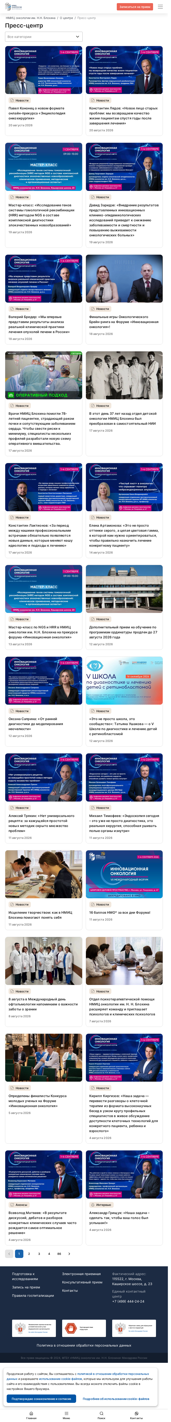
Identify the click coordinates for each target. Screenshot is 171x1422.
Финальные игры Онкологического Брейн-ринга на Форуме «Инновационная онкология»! (123, 322)
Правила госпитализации (33, 1295)
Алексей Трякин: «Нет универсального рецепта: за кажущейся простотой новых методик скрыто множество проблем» (41, 823)
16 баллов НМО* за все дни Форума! (120, 912)
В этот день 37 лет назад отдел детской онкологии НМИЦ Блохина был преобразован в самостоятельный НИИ (123, 418)
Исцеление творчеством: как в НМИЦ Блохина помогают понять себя (40, 915)
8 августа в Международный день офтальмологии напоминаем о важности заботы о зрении (43, 1004)
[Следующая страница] (69, 1254)
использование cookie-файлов (60, 1379)
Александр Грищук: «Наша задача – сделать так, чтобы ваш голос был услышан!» (119, 1218)
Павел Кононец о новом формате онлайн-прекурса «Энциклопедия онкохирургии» (37, 113)
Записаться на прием (134, 7)
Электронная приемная (81, 1274)
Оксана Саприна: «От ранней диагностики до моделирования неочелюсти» (36, 724)
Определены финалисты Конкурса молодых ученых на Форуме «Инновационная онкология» (38, 1101)
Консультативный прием (82, 1282)
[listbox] (44, 37)
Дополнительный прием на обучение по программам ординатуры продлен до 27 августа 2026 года (123, 632)
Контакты (70, 1290)
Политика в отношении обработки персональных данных (84, 1345)
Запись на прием (26, 1287)
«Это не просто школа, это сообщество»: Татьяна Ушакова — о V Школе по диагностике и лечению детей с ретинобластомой (123, 726)
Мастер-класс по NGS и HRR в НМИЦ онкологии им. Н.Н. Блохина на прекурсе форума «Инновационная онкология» (43, 632)
